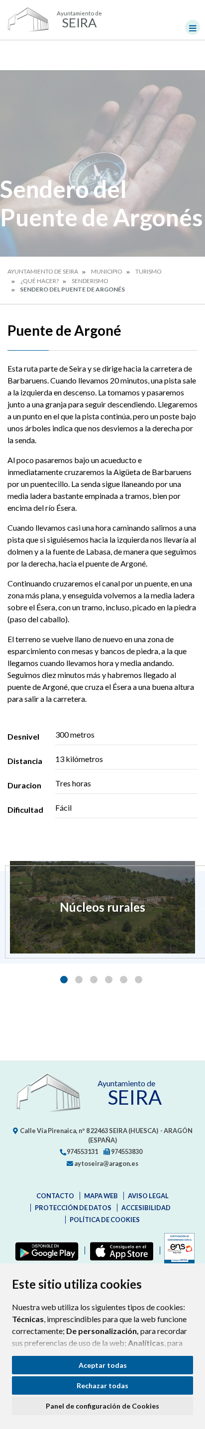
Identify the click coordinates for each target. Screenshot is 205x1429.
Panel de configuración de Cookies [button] (102, 1406)
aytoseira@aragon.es (105, 1163)
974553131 (82, 1151)
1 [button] (64, 979)
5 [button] (123, 979)
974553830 (126, 1151)
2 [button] (79, 979)
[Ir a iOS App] (120, 1250)
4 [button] (108, 979)
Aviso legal (148, 1196)
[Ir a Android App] (44, 1250)
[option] (102, 907)
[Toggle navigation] (192, 27)
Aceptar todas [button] (103, 1365)
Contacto (55, 1196)
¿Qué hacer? (39, 281)
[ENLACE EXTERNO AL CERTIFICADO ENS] (177, 1250)
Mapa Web (101, 1196)
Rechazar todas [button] (102, 1385)
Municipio (106, 271)
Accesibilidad (146, 1208)
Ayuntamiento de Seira (42, 271)
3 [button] (94, 979)
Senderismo (90, 281)
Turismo (148, 271)
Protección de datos (73, 1208)
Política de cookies (105, 1220)
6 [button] (138, 979)
